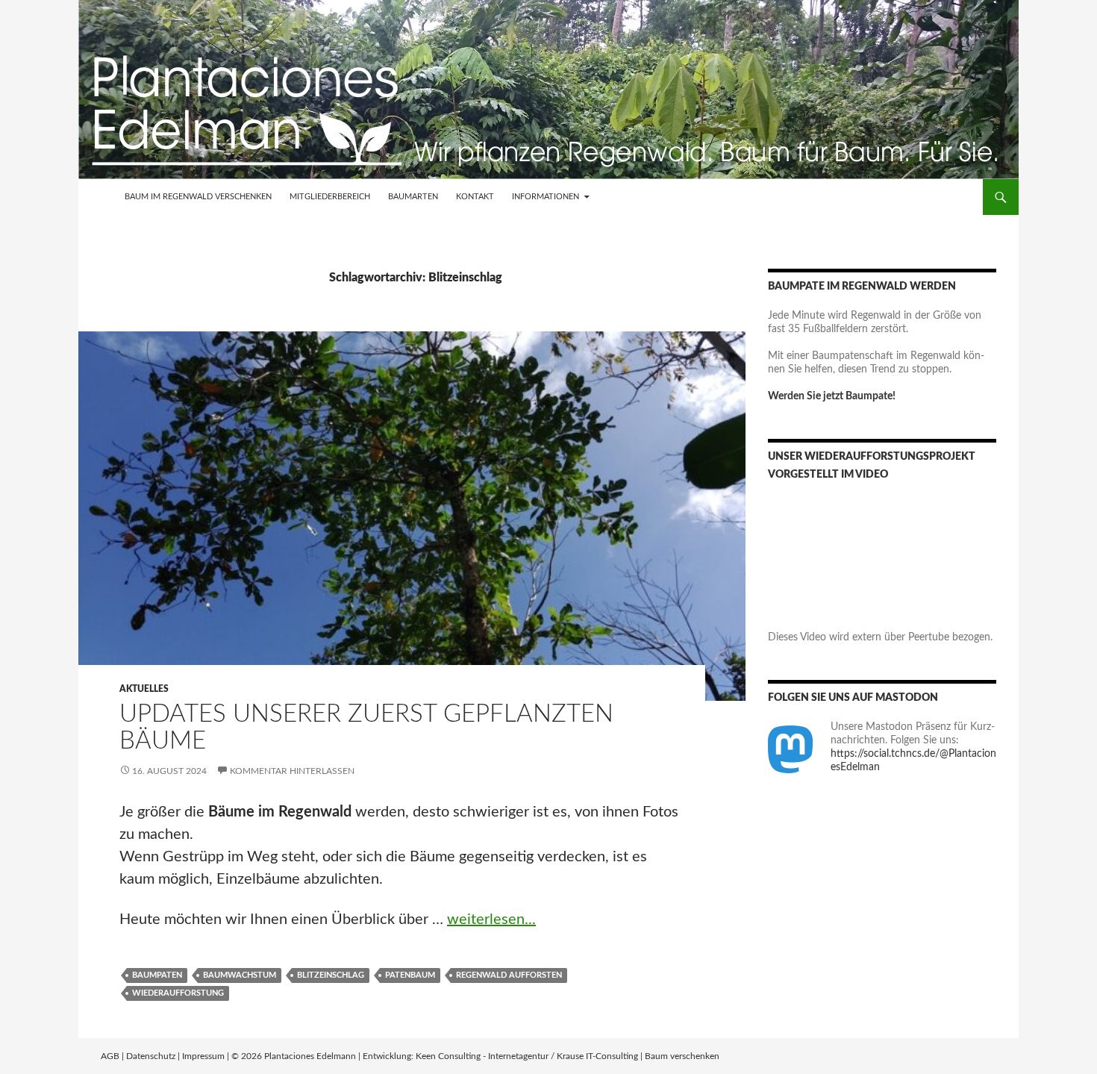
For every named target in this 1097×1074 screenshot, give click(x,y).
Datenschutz (150, 1056)
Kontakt (475, 197)
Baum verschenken (682, 1056)
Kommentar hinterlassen (292, 771)
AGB (110, 1056)
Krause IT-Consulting (597, 1056)
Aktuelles (144, 688)
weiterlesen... (491, 919)
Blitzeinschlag (330, 975)
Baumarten (413, 197)
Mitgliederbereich (330, 197)
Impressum (203, 1056)
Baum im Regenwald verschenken (198, 197)
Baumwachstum (239, 975)
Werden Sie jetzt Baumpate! (832, 396)
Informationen (545, 197)
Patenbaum (410, 975)
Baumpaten (157, 975)
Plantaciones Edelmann (310, 1056)
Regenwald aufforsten (509, 975)
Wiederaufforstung (178, 993)
